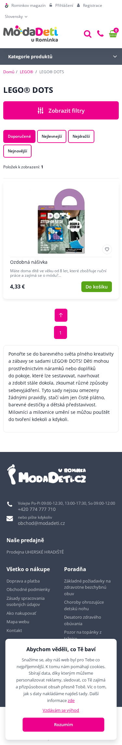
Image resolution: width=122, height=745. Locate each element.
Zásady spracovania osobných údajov (26, 601)
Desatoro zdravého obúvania (82, 620)
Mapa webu (18, 622)
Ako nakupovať (21, 613)
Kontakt (14, 630)
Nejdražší (81, 136)
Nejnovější (17, 151)
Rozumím (63, 724)
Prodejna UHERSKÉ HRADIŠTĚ (35, 552)
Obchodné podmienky (28, 589)
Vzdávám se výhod (61, 710)
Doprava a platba (23, 581)
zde (71, 700)
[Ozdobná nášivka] (61, 240)
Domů (8, 72)
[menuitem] (25, 5)
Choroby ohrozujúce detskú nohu (84, 605)
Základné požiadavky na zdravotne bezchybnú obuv (87, 587)
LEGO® (26, 72)
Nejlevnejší (52, 136)
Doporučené (19, 136)
